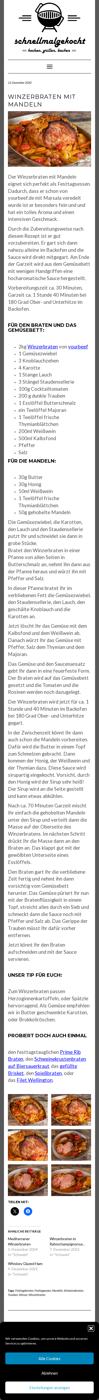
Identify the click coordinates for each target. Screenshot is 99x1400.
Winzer (23, 1294)
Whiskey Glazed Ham (25, 1263)
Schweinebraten (73, 1290)
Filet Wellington (35, 1080)
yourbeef (78, 347)
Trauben (13, 1294)
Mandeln (57, 1290)
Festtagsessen (43, 1290)
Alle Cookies (49, 1358)
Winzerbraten (42, 347)
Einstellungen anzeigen (49, 1387)
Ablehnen (49, 1373)
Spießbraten (48, 1073)
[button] (91, 1328)
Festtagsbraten (24, 1290)
